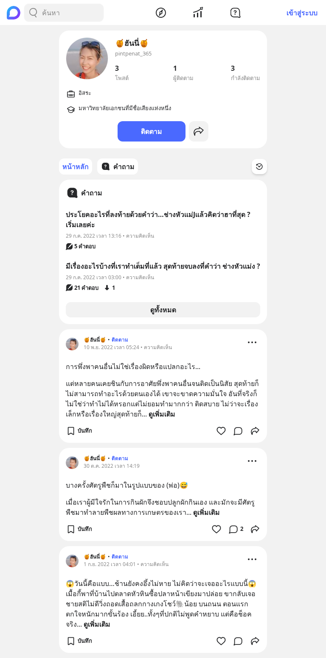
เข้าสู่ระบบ (302, 12)
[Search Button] (33, 12)
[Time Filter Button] (259, 166)
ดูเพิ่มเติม (162, 414)
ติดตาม (151, 131)
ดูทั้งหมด (163, 309)
